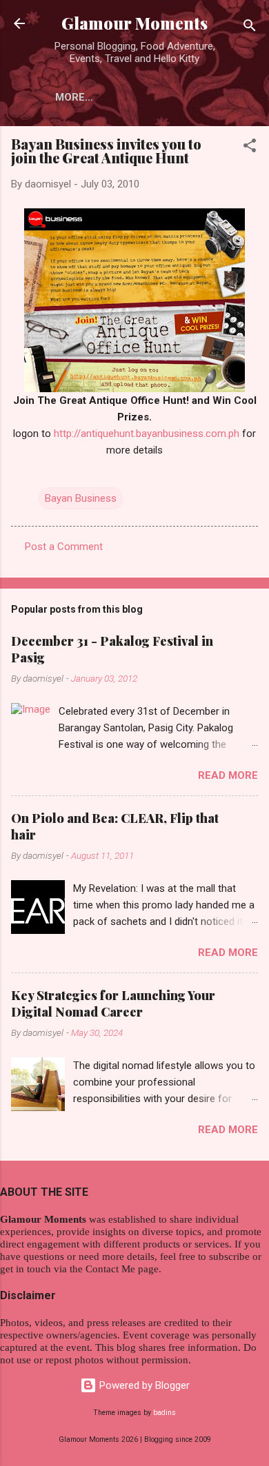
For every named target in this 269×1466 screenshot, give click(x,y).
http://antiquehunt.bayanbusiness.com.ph (146, 433)
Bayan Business (81, 498)
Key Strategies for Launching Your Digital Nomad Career (113, 1003)
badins (164, 1412)
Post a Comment (64, 546)
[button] (249, 148)
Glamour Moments (134, 23)
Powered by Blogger (143, 1385)
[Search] (249, 28)
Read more (228, 775)
